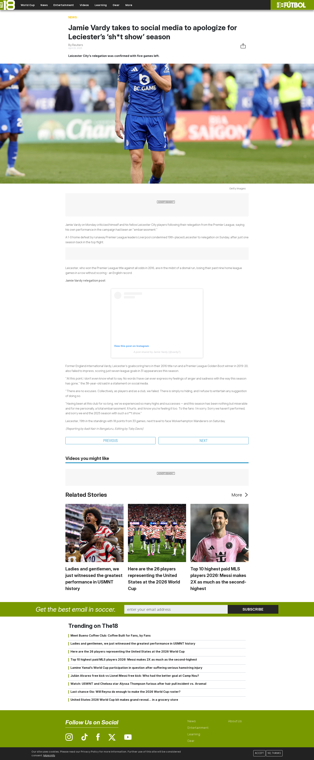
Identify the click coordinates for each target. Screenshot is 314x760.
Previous (110, 440)
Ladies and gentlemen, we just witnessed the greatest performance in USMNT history (133, 643)
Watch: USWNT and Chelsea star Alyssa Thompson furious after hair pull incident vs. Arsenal (138, 683)
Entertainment (63, 5)
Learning (101, 5)
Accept (259, 753)
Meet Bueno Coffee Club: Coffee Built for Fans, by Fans (111, 635)
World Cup (28, 5)
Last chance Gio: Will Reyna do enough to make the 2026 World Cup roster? (125, 691)
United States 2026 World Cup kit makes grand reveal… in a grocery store (124, 699)
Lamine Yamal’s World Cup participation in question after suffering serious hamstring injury (136, 667)
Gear (116, 5)
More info (49, 755)
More (128, 5)
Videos (84, 5)
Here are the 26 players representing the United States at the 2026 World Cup (128, 651)
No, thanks (274, 753)
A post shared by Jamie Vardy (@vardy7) (157, 351)
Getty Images (237, 188)
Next (204, 440)
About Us (235, 721)
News (44, 5)
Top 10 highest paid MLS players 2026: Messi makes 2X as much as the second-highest (134, 659)
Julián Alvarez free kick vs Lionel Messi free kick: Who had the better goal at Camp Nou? (135, 675)
